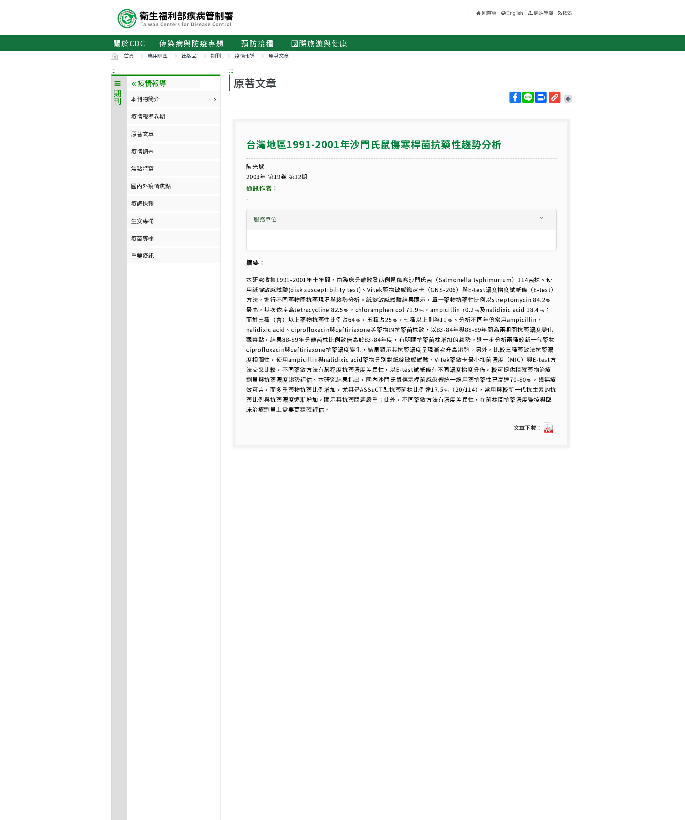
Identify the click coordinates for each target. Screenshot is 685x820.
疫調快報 (142, 203)
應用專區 (158, 55)
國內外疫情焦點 (151, 185)
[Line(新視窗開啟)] (528, 97)
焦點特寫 (142, 168)
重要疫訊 (142, 255)
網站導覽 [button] (543, 12)
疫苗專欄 (142, 238)
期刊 (216, 55)
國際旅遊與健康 (319, 43)
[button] (401, 219)
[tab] (401, 219)
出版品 (189, 55)
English (514, 12)
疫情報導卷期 (148, 116)
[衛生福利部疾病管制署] (175, 17)
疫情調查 (142, 151)
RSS (567, 12)
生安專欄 (142, 220)
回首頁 (489, 12)
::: (113, 70)
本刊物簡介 (145, 98)
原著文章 (279, 55)
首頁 (129, 55)
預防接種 (257, 43)
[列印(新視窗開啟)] (540, 97)
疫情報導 (245, 55)
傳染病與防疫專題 (191, 43)
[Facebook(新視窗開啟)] (515, 97)
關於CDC (129, 43)
